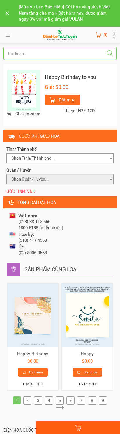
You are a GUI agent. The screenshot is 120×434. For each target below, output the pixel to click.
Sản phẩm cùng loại (51, 269)
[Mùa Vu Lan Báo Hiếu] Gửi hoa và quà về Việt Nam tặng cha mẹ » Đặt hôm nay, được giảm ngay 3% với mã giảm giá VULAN (64, 13)
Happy (87, 354)
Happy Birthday (32, 354)
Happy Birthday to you (70, 77)
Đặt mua (66, 100)
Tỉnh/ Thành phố (21, 149)
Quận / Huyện (18, 170)
